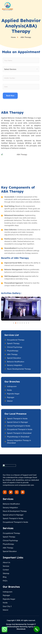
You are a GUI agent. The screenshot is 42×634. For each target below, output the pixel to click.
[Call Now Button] (37, 629)
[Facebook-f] (5, 492)
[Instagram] (17, 492)
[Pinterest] (23, 492)
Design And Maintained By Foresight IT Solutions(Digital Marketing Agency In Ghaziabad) (21, 626)
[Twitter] (11, 492)
